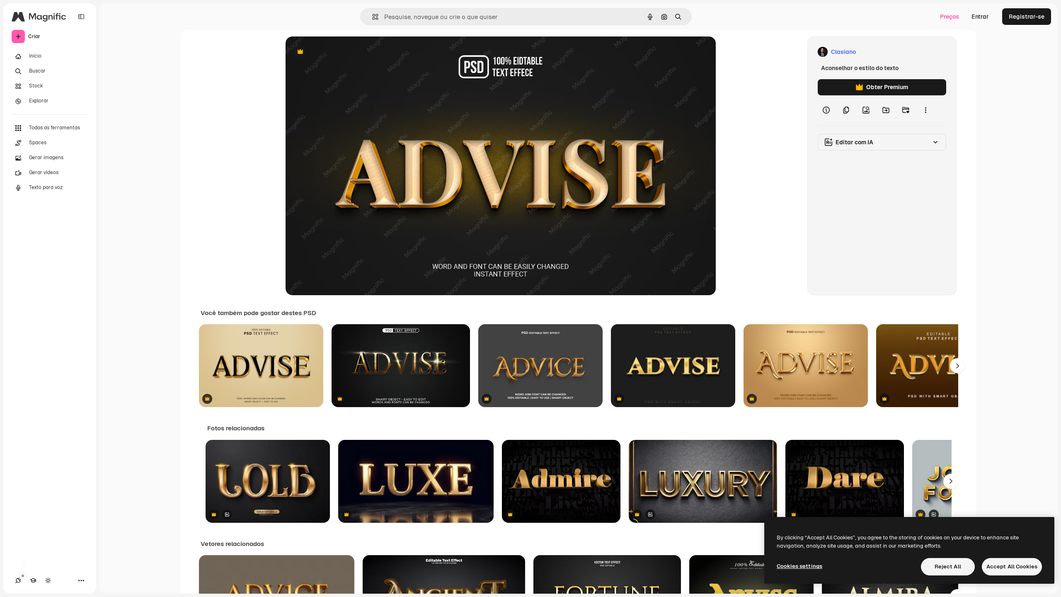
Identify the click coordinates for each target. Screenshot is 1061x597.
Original (338, 52)
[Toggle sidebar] (81, 16)
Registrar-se (1026, 16)
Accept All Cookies (1011, 566)
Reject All (948, 566)
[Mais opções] (925, 110)
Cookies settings (799, 566)
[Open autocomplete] (372, 17)
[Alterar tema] (48, 580)
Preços (949, 16)
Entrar (980, 16)
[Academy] (33, 580)
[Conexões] (18, 580)
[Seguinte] (957, 365)
